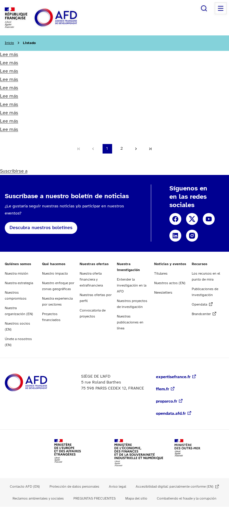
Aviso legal (117, 487)
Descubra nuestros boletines (41, 227)
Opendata (199, 304)
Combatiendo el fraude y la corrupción (186, 498)
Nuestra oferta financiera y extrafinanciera (91, 279)
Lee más (9, 54)
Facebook (175, 219)
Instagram (192, 236)
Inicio (9, 43)
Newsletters (163, 293)
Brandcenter (201, 314)
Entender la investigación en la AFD (131, 285)
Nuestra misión (16, 274)
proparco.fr (166, 401)
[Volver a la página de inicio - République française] (69, 18)
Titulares (161, 274)
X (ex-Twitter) (192, 219)
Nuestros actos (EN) (169, 283)
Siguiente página (136, 149)
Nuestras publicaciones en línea (130, 322)
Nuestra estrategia (19, 283)
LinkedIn (175, 236)
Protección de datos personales (74, 487)
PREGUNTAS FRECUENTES (94, 498)
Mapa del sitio (136, 498)
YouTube (209, 219)
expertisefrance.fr (173, 377)
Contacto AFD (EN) (25, 487)
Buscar (204, 8)
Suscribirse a (13, 171)
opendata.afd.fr (171, 413)
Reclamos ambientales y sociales (38, 498)
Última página (150, 149)
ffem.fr (162, 389)
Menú (221, 8)
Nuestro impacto (55, 274)
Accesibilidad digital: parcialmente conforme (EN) (174, 487)
